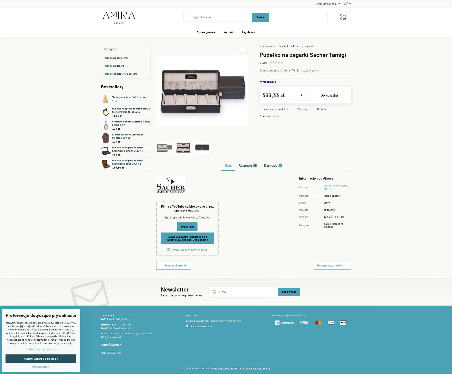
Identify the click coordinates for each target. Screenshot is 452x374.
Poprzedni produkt (176, 265)
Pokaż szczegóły (41, 366)
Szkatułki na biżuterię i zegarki (336, 187)
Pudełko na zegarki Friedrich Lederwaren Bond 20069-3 (127, 162)
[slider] (276, 62)
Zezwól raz (187, 226)
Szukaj (260, 17)
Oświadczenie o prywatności (254, 368)
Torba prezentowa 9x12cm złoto (129, 97)
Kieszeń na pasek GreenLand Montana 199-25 (127, 136)
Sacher (275, 116)
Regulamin (191, 315)
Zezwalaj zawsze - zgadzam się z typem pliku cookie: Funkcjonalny (187, 238)
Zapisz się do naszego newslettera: (182, 295)
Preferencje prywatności (224, 368)
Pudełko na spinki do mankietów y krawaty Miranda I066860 (131, 110)
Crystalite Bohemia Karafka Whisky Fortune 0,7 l (131, 123)
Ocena (263, 62)
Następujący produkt (330, 265)
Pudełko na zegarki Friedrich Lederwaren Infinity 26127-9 (127, 149)
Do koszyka (329, 95)
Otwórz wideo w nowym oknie (188, 249)
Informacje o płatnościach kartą (289, 315)
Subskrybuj (289, 291)
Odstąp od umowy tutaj (199, 326)
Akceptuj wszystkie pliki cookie (41, 358)
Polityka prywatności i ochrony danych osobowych (213, 320)
